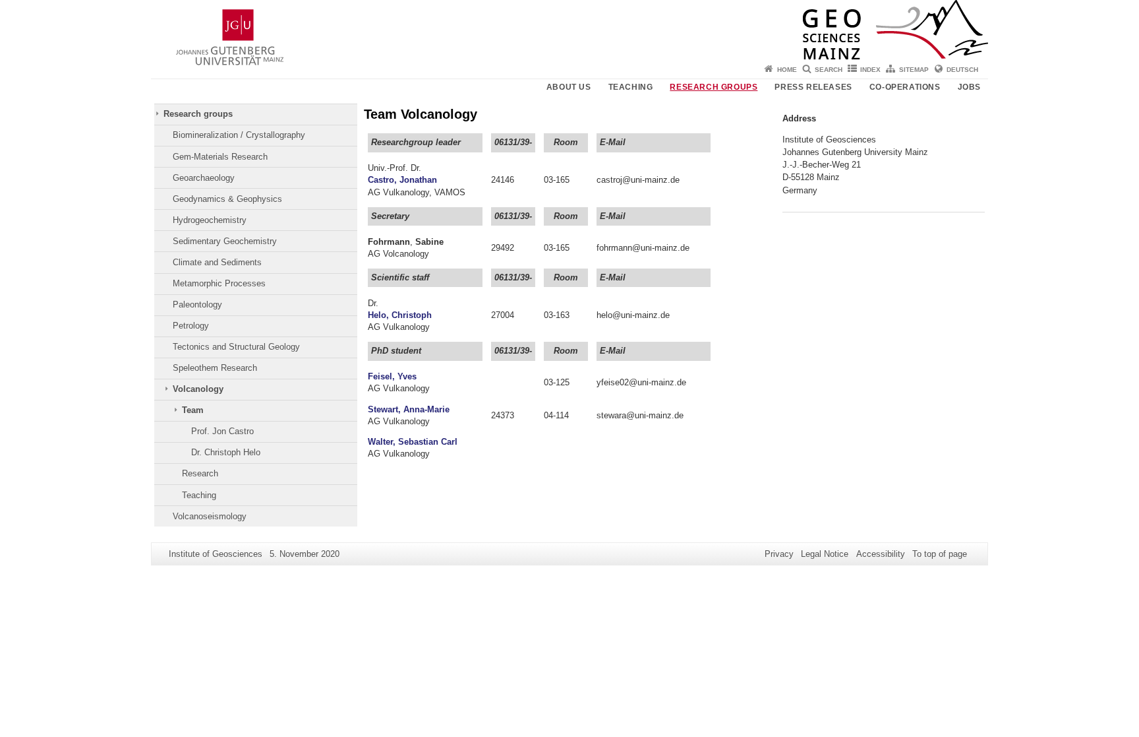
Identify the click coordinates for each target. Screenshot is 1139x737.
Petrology (191, 326)
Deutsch (962, 69)
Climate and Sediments (217, 262)
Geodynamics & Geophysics (227, 199)
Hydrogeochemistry (210, 220)
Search (828, 69)
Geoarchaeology (204, 178)
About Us (568, 87)
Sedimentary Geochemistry (225, 241)
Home (787, 69)
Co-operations (905, 87)
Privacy (779, 554)
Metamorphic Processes (219, 283)
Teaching (630, 87)
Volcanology (198, 389)
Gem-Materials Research (220, 157)
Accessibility (880, 554)
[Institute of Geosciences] (569, 29)
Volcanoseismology (210, 516)
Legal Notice (824, 554)
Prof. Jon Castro (222, 431)
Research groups (713, 87)
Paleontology (197, 304)
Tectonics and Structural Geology (236, 347)
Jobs (969, 87)
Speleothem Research (215, 368)
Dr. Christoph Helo (225, 452)
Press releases (813, 87)
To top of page (939, 554)
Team (193, 410)
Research (200, 473)
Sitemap (914, 69)
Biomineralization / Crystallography (239, 135)
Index (870, 69)
